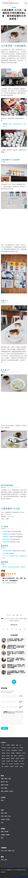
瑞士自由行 (22, 763)
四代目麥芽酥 (6, 542)
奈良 (9, 816)
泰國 (2, 831)
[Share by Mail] (20, 629)
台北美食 (8, 750)
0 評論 (13, 615)
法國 (19, 761)
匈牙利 (11, 791)
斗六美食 (20, 618)
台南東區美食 (18, 753)
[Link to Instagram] (25, 629)
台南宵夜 (3, 753)
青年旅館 (16, 766)
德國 (6, 778)
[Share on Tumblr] (16, 629)
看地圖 (22, 512)
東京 (2, 813)
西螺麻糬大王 (6, 537)
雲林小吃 (12, 620)
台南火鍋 (23, 753)
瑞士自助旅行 (16, 763)
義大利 (3, 782)
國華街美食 (22, 758)
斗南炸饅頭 (6, 553)
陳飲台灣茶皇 (6, 539)
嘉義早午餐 (21, 755)
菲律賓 (7, 835)
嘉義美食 (12, 758)
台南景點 (12, 753)
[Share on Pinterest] (12, 629)
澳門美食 (3, 763)
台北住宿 (21, 747)
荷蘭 (2, 785)
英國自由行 (7, 766)
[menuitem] (25, 3)
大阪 (2, 816)
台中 (20, 745)
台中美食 (13, 747)
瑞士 (7, 763)
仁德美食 (12, 745)
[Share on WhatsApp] (7, 629)
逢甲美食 (12, 766)
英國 (2, 766)
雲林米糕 (17, 620)
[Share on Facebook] (3, 629)
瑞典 (6, 788)
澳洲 (2, 800)
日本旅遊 (8, 761)
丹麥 (2, 788)
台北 (17, 747)
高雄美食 (21, 766)
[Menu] (25, 3)
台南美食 (3, 755)
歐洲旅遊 (15, 761)
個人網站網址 (21, 707)
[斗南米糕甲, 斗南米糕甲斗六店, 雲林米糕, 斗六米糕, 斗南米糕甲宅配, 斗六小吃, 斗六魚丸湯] (14, 34)
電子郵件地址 (21, 702)
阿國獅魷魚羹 (6, 534)
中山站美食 (8, 745)
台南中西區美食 (14, 750)
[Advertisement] (14, 227)
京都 (6, 816)
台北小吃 (3, 750)
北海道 (17, 745)
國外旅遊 (17, 758)
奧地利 (6, 791)
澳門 (23, 761)
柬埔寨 (3, 835)
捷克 (2, 791)
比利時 (6, 785)
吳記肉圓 (5, 531)
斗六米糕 (16, 618)
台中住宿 (8, 747)
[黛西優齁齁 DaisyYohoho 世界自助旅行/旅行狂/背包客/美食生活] (11, 3)
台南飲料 (8, 755)
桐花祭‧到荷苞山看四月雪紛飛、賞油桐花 (14, 567)
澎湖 (2, 859)
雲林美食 (14, 7)
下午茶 (3, 745)
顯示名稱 (21, 696)
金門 (6, 859)
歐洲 (12, 761)
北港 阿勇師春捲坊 (8, 551)
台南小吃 (8, 753)
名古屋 (3, 819)
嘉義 (12, 755)
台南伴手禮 (20, 750)
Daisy (20, 615)
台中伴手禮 (4, 747)
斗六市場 (11, 618)
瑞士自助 (11, 763)
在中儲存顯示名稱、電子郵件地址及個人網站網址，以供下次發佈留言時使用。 (13, 712)
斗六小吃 (6, 618)
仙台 (2, 822)
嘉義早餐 (3, 758)
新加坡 (6, 831)
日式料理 (3, 761)
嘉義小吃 (15, 755)
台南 (13, 850)
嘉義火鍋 (8, 758)
